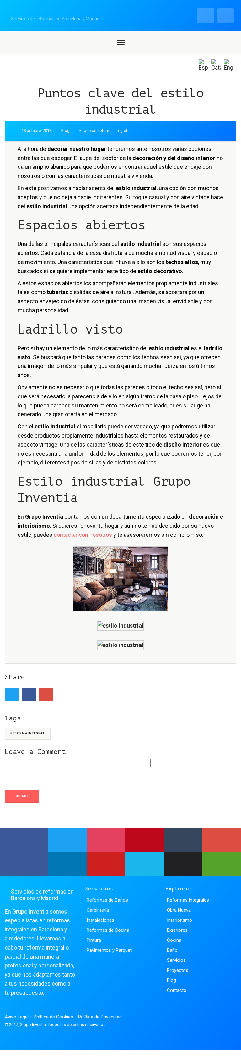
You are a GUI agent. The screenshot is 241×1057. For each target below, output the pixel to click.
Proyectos (177, 970)
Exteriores (177, 930)
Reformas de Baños (107, 900)
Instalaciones (100, 920)
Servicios (176, 960)
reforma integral (112, 130)
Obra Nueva (179, 910)
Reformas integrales (188, 900)
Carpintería (98, 910)
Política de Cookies (53, 1017)
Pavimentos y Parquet (109, 950)
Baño (172, 950)
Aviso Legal (17, 1017)
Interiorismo (179, 920)
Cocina (174, 940)
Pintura (94, 940)
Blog (65, 130)
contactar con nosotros (83, 534)
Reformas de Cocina (108, 930)
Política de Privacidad (100, 1017)
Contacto (176, 990)
